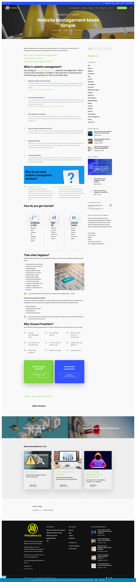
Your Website (91, 84)
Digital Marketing (48, 396)
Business (90, 108)
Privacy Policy (72, 548)
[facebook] (6, 3)
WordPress (75, 14)
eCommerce (91, 73)
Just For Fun (91, 122)
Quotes (90, 119)
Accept (96, 580)
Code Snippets (92, 114)
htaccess (90, 111)
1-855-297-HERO (28, 569)
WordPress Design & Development (55, 530)
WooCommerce (92, 98)
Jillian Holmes (57, 30)
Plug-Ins (90, 68)
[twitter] (4, 3)
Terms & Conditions (74, 546)
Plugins (90, 103)
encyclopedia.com (46, 70)
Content (90, 79)
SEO (89, 65)
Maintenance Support (64, 14)
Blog (89, 76)
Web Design (27, 396)
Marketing (90, 81)
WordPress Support (37, 396)
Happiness (90, 71)
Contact (71, 535)
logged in (41, 510)
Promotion (91, 87)
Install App (71, 538)
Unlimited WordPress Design (54, 533)
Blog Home (93, 56)
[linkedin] (8, 3)
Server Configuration (93, 116)
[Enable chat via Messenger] (4, 578)
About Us (71, 530)
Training (90, 106)
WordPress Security (51, 535)
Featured (90, 92)
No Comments (78, 30)
